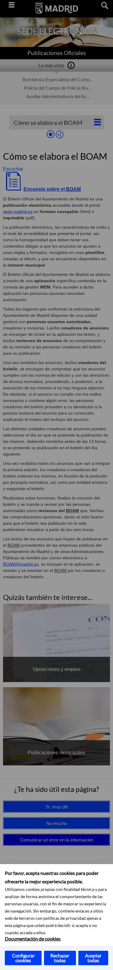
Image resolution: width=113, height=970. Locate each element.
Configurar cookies (23, 958)
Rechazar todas (59, 958)
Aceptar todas (93, 958)
